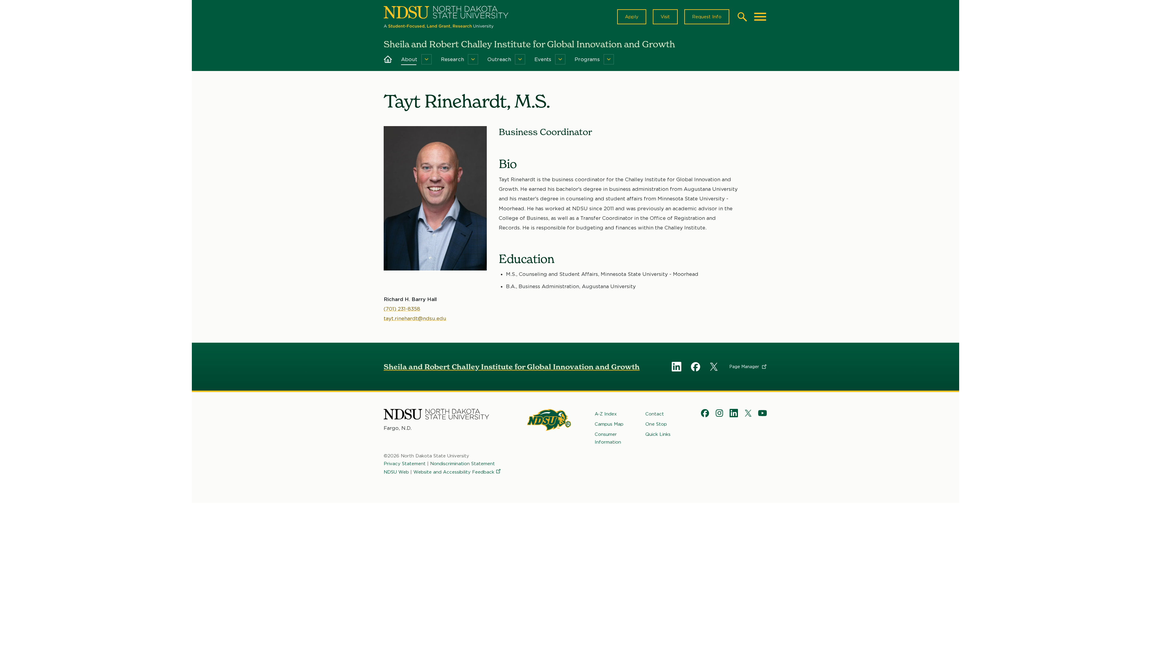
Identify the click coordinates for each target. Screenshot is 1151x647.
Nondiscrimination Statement (462, 463)
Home (388, 59)
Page (744, 366)
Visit (665, 16)
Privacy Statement (405, 463)
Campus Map (609, 424)
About (409, 59)
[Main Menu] (760, 17)
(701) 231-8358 (402, 309)
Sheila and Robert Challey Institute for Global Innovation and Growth (512, 366)
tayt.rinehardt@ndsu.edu (415, 318)
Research (452, 59)
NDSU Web (396, 472)
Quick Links (658, 434)
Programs (587, 59)
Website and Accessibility (453, 472)
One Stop (656, 424)
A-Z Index (606, 414)
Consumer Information (608, 438)
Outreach (499, 59)
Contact (654, 414)
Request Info (706, 16)
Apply (631, 16)
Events (542, 59)
